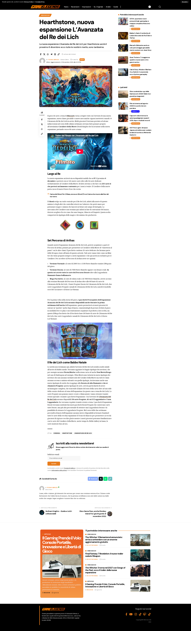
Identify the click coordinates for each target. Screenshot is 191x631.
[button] (185, 2)
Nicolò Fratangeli (92, 545)
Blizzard (70, 116)
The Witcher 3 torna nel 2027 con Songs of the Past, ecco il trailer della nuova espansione (105, 570)
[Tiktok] (149, 614)
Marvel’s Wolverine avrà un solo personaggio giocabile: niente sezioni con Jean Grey (140, 47)
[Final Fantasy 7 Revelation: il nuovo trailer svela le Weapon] (140, 555)
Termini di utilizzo (69, 468)
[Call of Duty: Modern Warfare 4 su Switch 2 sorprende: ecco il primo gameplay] (123, 72)
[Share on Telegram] (51, 54)
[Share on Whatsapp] (47, 54)
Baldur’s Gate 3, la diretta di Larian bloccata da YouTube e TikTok (141, 35)
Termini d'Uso (40, 2)
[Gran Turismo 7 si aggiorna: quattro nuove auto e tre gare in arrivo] (123, 60)
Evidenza (57, 433)
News (82, 59)
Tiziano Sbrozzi (53, 59)
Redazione (47, 592)
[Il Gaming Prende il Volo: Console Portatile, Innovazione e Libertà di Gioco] (61, 566)
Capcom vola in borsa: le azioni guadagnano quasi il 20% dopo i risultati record (140, 118)
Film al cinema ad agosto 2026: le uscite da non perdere (139, 105)
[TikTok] (140, 614)
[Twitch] (145, 614)
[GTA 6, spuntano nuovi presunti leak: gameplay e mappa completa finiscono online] (123, 21)
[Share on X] (44, 54)
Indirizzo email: (53, 454)
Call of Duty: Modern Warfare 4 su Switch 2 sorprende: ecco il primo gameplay (140, 72)
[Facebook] (126, 614)
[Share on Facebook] (40, 54)
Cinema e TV (135, 111)
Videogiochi (45, 15)
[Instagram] (135, 614)
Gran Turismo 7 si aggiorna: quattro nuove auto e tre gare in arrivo (140, 59)
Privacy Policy (28, 2)
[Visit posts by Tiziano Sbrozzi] (41, 488)
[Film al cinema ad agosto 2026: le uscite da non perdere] (123, 106)
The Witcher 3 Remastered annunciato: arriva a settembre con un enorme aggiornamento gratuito (103, 539)
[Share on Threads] (55, 54)
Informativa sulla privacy (59, 470)
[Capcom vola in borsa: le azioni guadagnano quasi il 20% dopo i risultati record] (123, 118)
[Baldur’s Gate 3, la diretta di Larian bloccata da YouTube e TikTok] (123, 35)
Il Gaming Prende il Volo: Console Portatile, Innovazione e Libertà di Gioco (61, 544)
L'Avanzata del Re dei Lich (83, 433)
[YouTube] (131, 614)
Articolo (47, 534)
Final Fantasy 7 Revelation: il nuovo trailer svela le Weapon (104, 554)
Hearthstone (67, 433)
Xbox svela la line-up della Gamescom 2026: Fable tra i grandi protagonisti (140, 93)
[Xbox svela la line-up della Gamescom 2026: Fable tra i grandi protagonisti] (123, 94)
